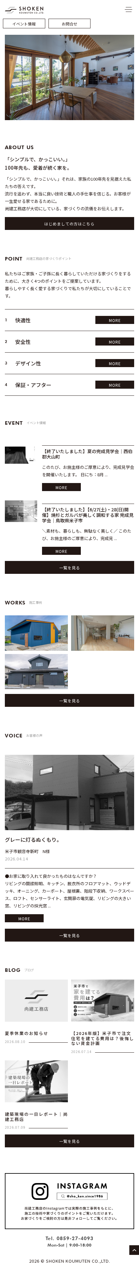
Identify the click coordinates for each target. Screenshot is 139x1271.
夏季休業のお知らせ (26, 1033)
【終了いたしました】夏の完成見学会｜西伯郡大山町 (87, 454)
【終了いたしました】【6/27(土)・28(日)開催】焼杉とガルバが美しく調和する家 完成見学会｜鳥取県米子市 (88, 515)
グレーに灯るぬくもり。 (33, 839)
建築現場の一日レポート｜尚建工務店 (36, 1116)
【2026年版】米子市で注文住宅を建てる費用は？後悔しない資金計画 (102, 1038)
